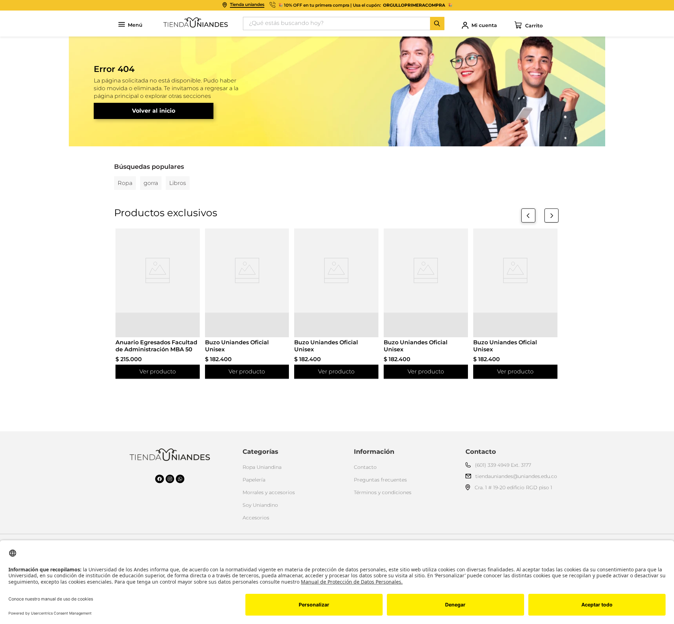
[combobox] (343, 23)
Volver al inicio (153, 110)
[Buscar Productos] (437, 23)
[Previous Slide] (528, 215)
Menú (135, 25)
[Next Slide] (551, 215)
